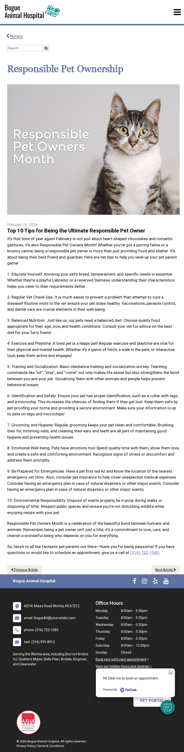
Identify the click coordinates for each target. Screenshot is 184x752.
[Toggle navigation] (177, 12)
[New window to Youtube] (166, 582)
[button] (168, 707)
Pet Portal (152, 700)
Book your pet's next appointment (121, 659)
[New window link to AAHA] (30, 722)
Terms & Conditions (50, 746)
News (16, 36)
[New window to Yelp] (155, 582)
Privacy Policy (26, 746)
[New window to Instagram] (144, 582)
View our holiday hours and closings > (124, 666)
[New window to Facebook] (134, 582)
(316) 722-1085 (144, 552)
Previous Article (25, 570)
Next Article (164, 570)
